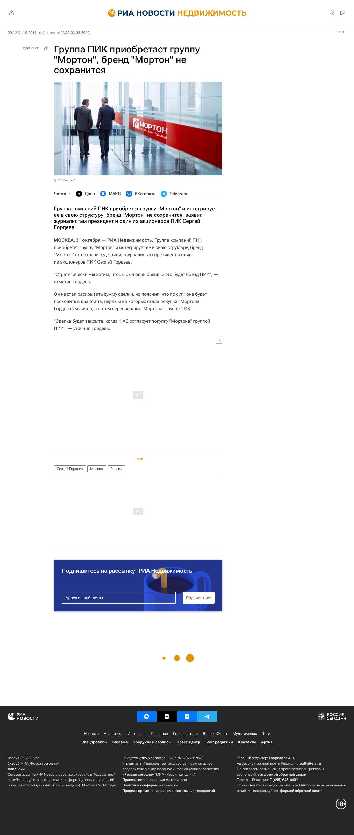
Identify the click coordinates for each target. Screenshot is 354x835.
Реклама (120, 742)
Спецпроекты (94, 742)
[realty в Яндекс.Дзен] (167, 716)
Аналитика (113, 733)
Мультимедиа (245, 733)
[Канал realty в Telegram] (207, 716)
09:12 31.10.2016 (22, 33)
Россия (116, 469)
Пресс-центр (188, 742)
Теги (266, 733)
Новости (91, 733)
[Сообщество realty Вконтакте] (187, 716)
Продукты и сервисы (152, 742)
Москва (96, 469)
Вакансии (16, 769)
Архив (267, 742)
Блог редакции (219, 742)
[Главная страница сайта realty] (177, 13)
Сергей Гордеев (70, 469)
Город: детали (185, 733)
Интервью (137, 733)
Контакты (247, 742)
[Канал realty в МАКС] (147, 716)
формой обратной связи (285, 774)
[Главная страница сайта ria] (138, 13)
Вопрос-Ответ (215, 733)
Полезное (159, 733)
